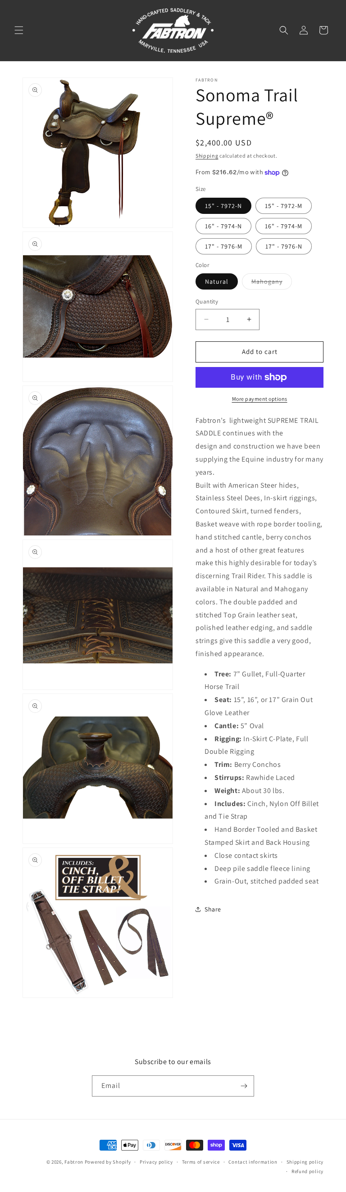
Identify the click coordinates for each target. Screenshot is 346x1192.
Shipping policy (305, 1162)
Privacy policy (156, 1162)
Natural (216, 281)
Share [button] (213, 909)
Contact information (252, 1162)
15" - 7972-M (283, 206)
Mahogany (271, 283)
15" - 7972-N (223, 206)
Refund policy (307, 1171)
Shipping (207, 155)
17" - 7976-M (223, 246)
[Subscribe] (244, 1086)
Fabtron (73, 1162)
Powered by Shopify (108, 1162)
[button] (19, 30)
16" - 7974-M (283, 226)
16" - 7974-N (223, 226)
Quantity (207, 301)
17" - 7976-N (283, 246)
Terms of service (201, 1162)
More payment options (259, 398)
